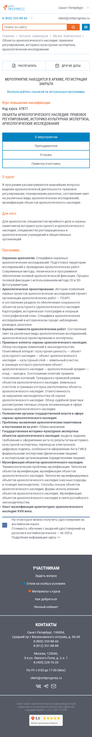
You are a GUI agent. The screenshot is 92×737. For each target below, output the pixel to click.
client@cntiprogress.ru (46, 678)
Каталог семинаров (33, 36)
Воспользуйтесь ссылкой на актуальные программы (46, 91)
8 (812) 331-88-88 (46, 646)
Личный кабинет (46, 607)
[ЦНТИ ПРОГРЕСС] (14, 7)
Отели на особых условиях (46, 583)
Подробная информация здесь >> (36, 537)
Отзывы (46, 155)
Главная (8, 36)
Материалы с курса (46, 591)
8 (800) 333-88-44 (46, 641)
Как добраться (46, 599)
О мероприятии (46, 137)
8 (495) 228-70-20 (46, 662)
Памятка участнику (46, 163)
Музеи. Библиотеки (67, 36)
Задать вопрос (46, 576)
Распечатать (27, 66)
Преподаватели (46, 146)
